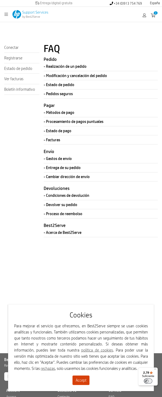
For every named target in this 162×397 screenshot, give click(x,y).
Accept (81, 380)
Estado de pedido (18, 68)
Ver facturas (13, 78)
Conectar (11, 47)
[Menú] (155, 370)
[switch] (148, 381)
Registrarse (13, 57)
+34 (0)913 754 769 (127, 3)
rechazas (48, 368)
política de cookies (97, 350)
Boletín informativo (19, 89)
